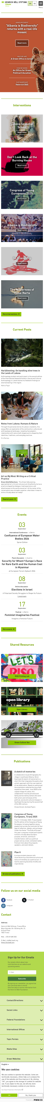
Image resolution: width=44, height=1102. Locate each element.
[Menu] (41, 3)
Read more (22, 43)
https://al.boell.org (7, 942)
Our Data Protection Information (11, 1090)
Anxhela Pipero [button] (30, 807)
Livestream (22, 596)
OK (9, 1095)
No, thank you (30, 1095)
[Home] (14, 4)
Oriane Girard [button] (19, 807)
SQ (35, 3)
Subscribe (22, 979)
